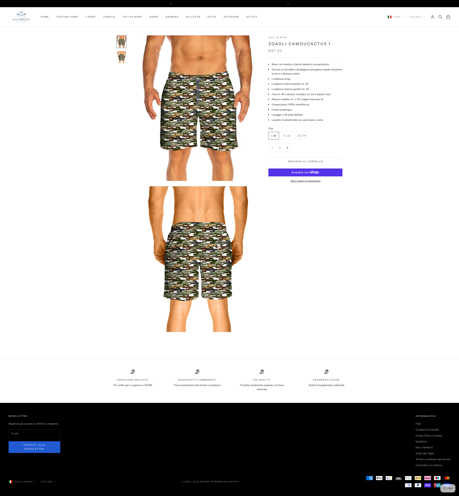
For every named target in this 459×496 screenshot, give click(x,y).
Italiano (415, 17)
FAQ (418, 423)
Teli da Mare (132, 16)
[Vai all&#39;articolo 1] (122, 41)
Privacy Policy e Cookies (429, 435)
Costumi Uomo (67, 16)
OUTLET (251, 16)
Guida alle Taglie (425, 453)
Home (45, 16)
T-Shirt (90, 16)
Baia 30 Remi (277, 37)
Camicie (109, 16)
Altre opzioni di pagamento (305, 181)
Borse (154, 16)
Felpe (212, 16)
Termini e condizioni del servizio (433, 459)
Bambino (172, 16)
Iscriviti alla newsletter (34, 446)
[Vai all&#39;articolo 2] (122, 57)
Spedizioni (421, 441)
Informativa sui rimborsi (429, 465)
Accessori (231, 16)
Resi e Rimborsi (424, 447)
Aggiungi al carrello (305, 161)
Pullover (193, 16)
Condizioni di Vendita (427, 429)
